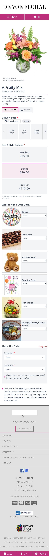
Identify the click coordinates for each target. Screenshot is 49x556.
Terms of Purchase (25, 546)
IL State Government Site (33, 542)
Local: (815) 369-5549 (24, 490)
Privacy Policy (7, 546)
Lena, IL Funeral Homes (15, 538)
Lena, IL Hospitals (36, 538)
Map (25, 553)
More (5, 104)
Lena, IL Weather (11, 542)
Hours (42, 553)
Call (9, 553)
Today (26, 121)
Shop (14, 17)
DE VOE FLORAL (24, 7)
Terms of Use (42, 546)
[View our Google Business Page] (27, 471)
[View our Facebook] (22, 471)
